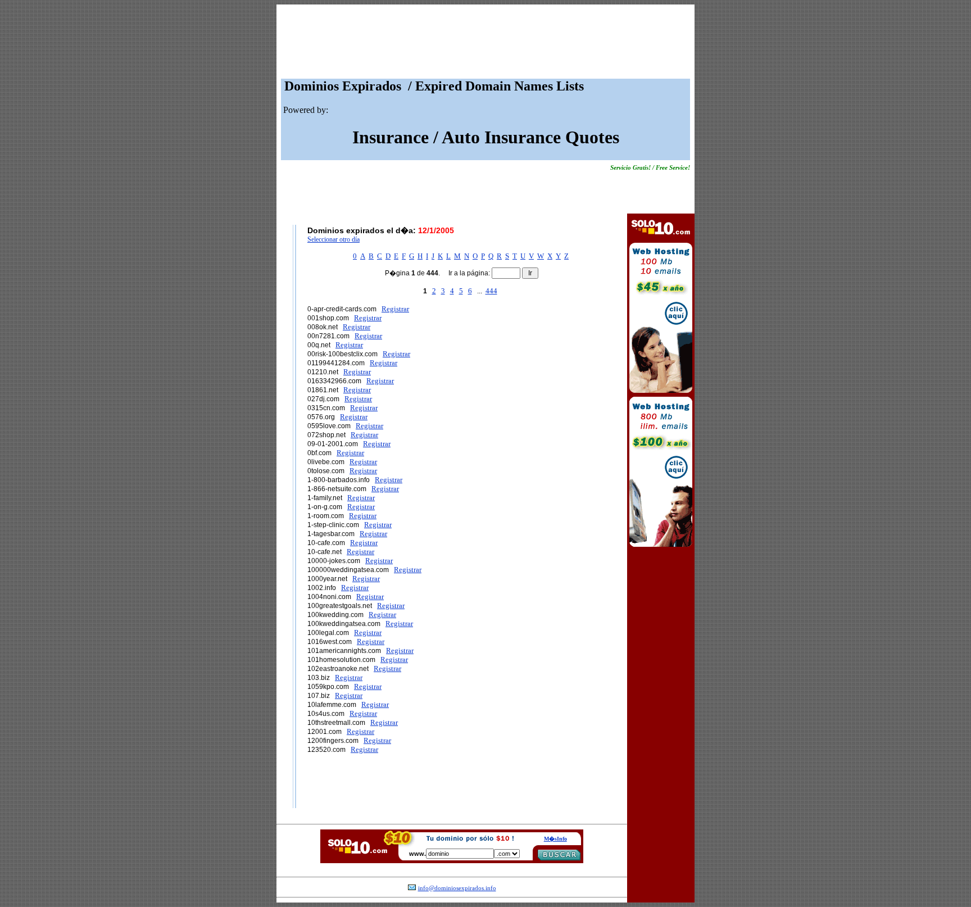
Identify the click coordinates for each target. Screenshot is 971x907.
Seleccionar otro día (333, 239)
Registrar (395, 309)
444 (491, 291)
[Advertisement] (485, 44)
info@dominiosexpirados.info (457, 888)
